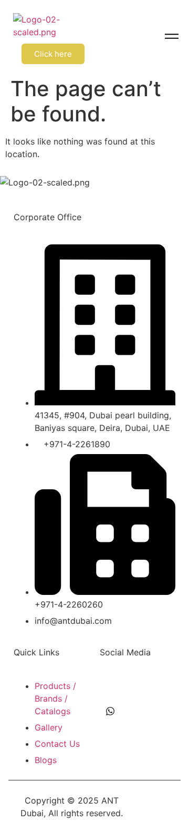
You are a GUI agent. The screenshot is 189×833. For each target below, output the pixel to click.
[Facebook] (110, 690)
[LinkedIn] (157, 690)
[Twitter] (134, 690)
